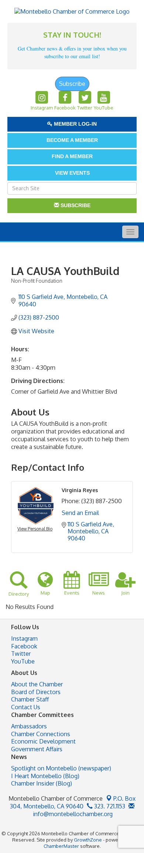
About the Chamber (37, 684)
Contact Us (25, 707)
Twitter (21, 653)
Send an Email (80, 512)
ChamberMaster (61, 846)
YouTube (23, 661)
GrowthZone (88, 840)
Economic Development (43, 741)
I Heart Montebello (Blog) (45, 776)
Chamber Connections (40, 734)
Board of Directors (36, 692)
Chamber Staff (30, 699)
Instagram (24, 638)
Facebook (24, 646)
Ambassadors (29, 726)
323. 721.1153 (109, 806)
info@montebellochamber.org (72, 814)
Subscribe (72, 83)
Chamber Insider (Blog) (41, 783)
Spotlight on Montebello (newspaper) (61, 768)
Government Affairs (36, 749)
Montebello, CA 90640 (73, 802)
